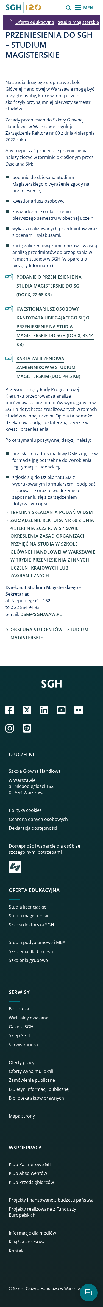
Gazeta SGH (21, 1027)
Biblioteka (19, 1009)
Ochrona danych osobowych (38, 819)
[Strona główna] (23, 7)
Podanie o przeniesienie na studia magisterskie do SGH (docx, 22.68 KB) (49, 286)
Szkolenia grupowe (28, 960)
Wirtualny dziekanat (29, 1018)
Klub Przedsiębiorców (31, 1182)
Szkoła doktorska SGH (31, 925)
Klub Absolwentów (28, 1173)
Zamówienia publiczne (32, 1080)
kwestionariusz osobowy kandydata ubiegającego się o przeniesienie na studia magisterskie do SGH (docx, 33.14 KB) (55, 326)
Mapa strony (22, 1116)
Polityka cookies (25, 810)
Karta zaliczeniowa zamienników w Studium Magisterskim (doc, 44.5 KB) (48, 367)
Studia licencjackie (27, 907)
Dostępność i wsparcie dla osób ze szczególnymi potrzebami (44, 849)
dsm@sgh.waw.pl (41, 614)
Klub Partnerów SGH (30, 1164)
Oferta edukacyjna (34, 22)
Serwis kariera (23, 1045)
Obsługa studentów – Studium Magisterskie (49, 634)
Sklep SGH (19, 1035)
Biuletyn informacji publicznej (39, 1089)
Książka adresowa (27, 1242)
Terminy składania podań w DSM (51, 512)
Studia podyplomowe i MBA (37, 942)
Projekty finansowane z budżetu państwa (51, 1200)
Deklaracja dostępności (33, 828)
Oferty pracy (21, 1062)
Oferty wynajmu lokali (31, 1071)
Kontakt (17, 1251)
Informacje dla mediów (32, 1233)
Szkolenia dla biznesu (31, 951)
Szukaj (54, 8)
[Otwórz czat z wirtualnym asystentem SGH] (89, 1292)
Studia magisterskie (78, 22)
